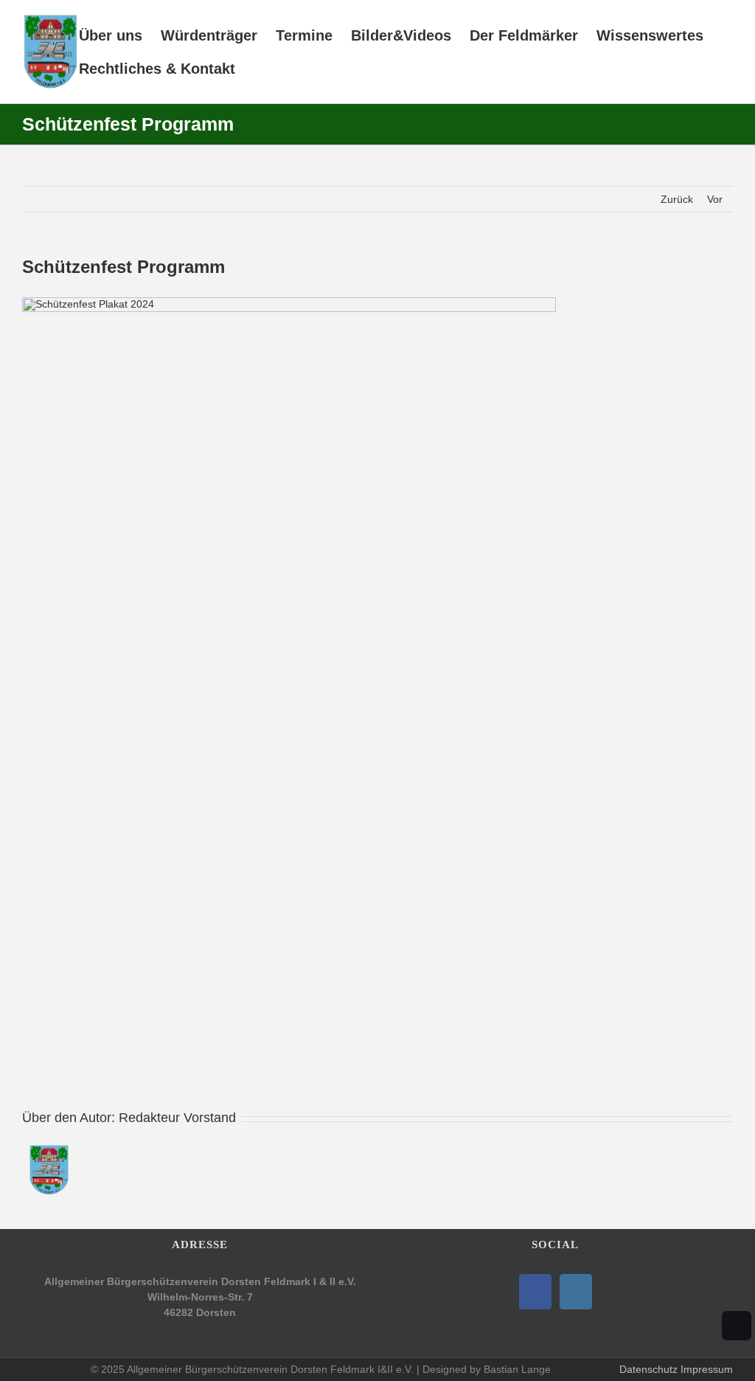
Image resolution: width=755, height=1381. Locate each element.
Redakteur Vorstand (177, 1117)
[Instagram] (576, 1291)
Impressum (707, 1369)
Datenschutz (648, 1369)
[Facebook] (535, 1291)
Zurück (677, 199)
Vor (715, 199)
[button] (259, 68)
